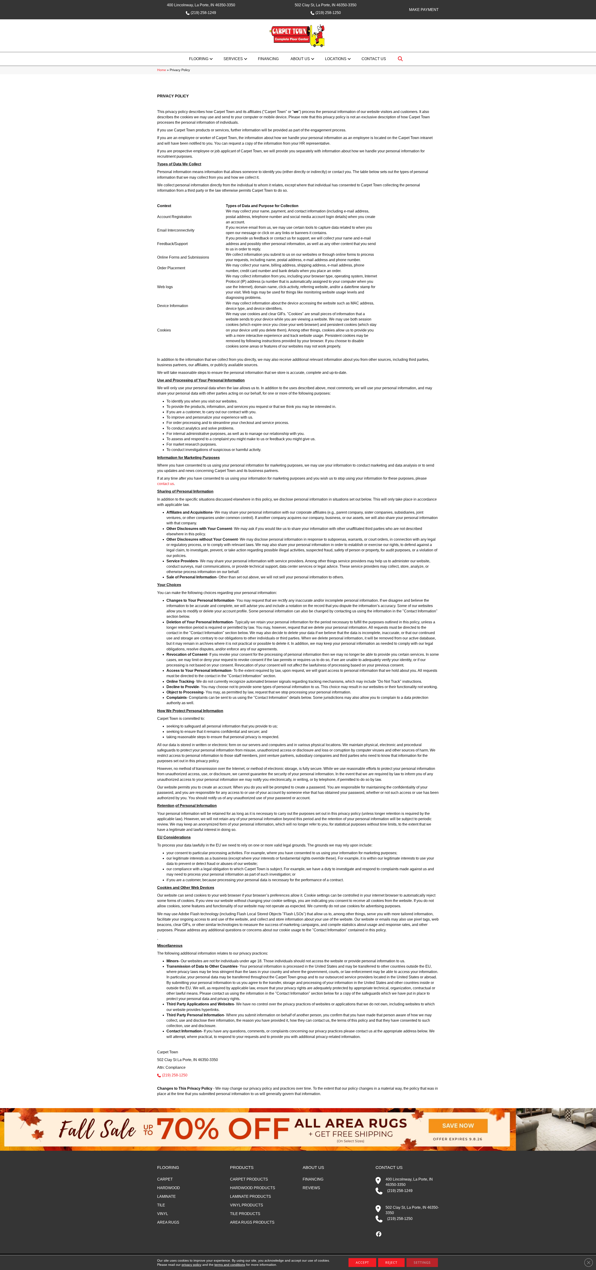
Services (233, 59)
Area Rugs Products (252, 1222)
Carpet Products (249, 1179)
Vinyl (162, 1214)
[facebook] (379, 1234)
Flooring (198, 59)
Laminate (166, 1196)
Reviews (311, 1188)
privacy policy (191, 1265)
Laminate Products (250, 1196)
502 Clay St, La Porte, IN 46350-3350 (325, 5)
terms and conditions (229, 1265)
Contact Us (374, 59)
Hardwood (168, 1188)
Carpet (165, 1179)
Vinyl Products (246, 1205)
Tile (161, 1205)
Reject (391, 1262)
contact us (165, 484)
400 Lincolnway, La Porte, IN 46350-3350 (201, 5)
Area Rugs (168, 1222)
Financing (268, 59)
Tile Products (245, 1214)
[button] (211, 59)
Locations (335, 59)
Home (161, 70)
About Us (300, 59)
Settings (422, 1262)
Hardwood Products (252, 1188)
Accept (362, 1262)
